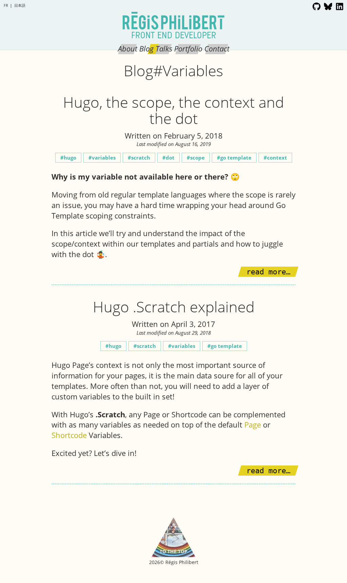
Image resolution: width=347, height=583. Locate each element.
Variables (104, 157)
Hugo (70, 157)
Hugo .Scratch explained (173, 306)
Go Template (235, 157)
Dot (170, 157)
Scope (197, 157)
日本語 (19, 5)
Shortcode (69, 435)
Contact (216, 48)
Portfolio (188, 48)
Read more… (268, 272)
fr (6, 5)
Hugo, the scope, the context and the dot (173, 110)
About (127, 48)
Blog (146, 48)
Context (277, 157)
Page (252, 424)
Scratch (140, 157)
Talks (164, 48)
